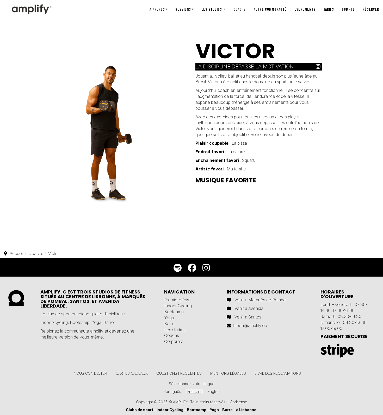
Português (172, 391)
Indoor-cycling (54, 322)
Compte (348, 9)
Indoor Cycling (178, 305)
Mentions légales (228, 373)
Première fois (176, 299)
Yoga (96, 322)
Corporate (173, 341)
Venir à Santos (247, 317)
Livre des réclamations (278, 373)
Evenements (305, 9)
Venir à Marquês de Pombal (260, 299)
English (214, 391)
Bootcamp (79, 322)
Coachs (239, 9)
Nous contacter (90, 373)
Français (194, 391)
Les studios (212, 9)
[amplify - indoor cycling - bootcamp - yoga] (26, 7)
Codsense (238, 402)
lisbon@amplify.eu (250, 325)
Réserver (371, 9)
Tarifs (328, 9)
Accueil (16, 253)
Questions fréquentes (179, 373)
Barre (108, 322)
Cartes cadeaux (132, 373)
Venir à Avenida (248, 308)
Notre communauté (270, 9)
